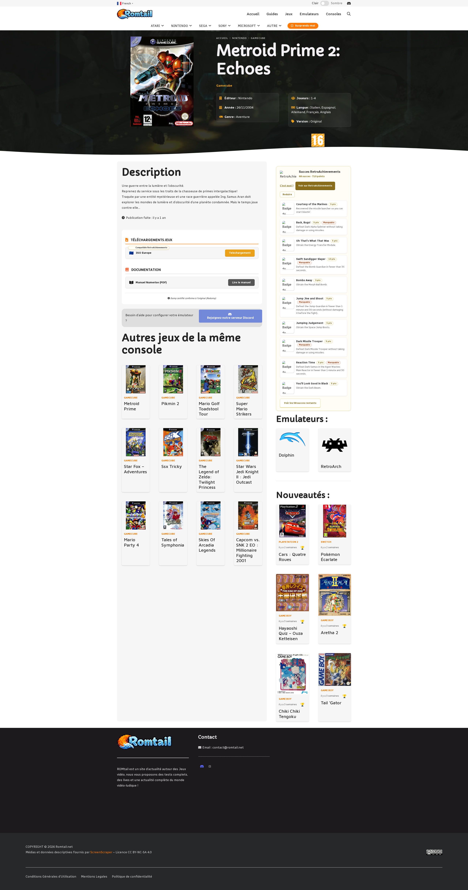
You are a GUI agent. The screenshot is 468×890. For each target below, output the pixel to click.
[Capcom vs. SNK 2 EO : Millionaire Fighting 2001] (248, 515)
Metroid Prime (131, 406)
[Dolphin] (292, 439)
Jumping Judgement (309, 323)
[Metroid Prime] (136, 379)
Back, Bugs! (303, 222)
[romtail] (134, 14)
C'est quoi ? (287, 185)
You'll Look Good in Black (312, 383)
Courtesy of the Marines (311, 204)
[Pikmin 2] (173, 379)
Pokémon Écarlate (330, 557)
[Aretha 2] (334, 595)
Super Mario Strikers (244, 408)
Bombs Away (304, 280)
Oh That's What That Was (312, 240)
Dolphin (286, 455)
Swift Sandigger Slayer (310, 259)
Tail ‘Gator (331, 702)
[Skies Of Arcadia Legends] (211, 515)
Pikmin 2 (170, 403)
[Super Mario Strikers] (248, 379)
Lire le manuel (241, 282)
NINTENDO (239, 38)
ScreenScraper (101, 852)
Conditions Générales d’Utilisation (51, 876)
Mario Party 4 (131, 542)
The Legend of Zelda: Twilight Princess (209, 477)
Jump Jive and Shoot (309, 298)
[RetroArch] (334, 445)
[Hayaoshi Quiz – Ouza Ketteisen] (292, 592)
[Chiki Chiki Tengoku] (292, 673)
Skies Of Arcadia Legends (207, 545)
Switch (326, 541)
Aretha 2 (329, 632)
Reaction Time (305, 362)
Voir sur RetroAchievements (315, 185)
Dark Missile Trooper (309, 341)
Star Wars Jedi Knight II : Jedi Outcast (247, 474)
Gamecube (258, 38)
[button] (349, 14)
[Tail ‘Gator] (334, 669)
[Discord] (349, 3)
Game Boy (285, 615)
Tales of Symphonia (172, 542)
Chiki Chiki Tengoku (289, 713)
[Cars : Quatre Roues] (292, 521)
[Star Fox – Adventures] (136, 442)
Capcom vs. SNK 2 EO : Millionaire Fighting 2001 (248, 550)
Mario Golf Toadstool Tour (209, 408)
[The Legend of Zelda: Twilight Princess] (211, 442)
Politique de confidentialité (132, 876)
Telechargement (240, 252)
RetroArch (331, 466)
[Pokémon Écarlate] (334, 521)
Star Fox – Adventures (135, 469)
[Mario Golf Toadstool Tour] (211, 379)
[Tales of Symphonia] (173, 515)
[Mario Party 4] (136, 515)
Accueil (222, 38)
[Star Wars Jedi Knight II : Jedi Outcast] (248, 442)
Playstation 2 (288, 541)
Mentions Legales (94, 876)
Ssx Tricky (171, 466)
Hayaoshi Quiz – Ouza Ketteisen (291, 633)
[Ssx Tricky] (173, 442)
